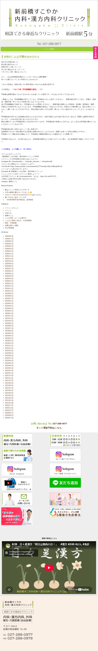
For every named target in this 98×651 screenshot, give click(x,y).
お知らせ (8, 213)
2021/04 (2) (9, 395)
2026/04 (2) (9, 246)
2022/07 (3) (9, 358)
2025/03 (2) (9, 278)
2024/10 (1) (9, 291)
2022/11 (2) (9, 348)
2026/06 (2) (9, 241)
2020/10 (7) (9, 410)
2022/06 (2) (9, 360)
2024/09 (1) (9, 293)
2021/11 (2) (9, 378)
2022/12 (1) (9, 346)
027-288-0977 (60, 423)
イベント (8, 210)
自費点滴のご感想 (11, 225)
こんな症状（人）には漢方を (16, 218)
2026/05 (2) (9, 244)
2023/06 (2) (9, 331)
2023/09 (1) (9, 323)
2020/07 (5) (9, 418)
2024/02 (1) (9, 311)
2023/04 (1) (9, 336)
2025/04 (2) (9, 276)
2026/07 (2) (9, 239)
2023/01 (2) (9, 343)
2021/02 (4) (9, 400)
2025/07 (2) (9, 269)
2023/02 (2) (9, 341)
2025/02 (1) (9, 281)
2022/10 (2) (9, 351)
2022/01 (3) (9, 373)
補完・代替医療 (11, 223)
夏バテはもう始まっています (16, 197)
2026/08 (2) (9, 236)
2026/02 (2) (9, 251)
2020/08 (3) (9, 415)
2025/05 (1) (9, 273)
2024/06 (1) (9, 301)
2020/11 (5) (9, 408)
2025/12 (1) (9, 256)
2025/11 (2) (9, 259)
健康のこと (13, 181)
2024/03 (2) (9, 308)
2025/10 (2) (9, 261)
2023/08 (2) (9, 326)
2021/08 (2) (9, 385)
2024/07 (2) (9, 298)
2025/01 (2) (9, 283)
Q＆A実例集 (9, 228)
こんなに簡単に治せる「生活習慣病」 (19, 220)
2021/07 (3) (9, 388)
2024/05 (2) (9, 303)
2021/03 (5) (9, 398)
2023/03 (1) (9, 338)
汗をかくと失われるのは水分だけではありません (23, 195)
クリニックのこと (11, 208)
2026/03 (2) (9, 249)
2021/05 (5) (9, 393)
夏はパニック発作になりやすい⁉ (17, 190)
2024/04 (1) (9, 306)
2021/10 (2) (9, 380)
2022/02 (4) (9, 370)
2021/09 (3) (9, 383)
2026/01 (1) (9, 254)
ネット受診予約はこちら (49, 428)
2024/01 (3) (9, 313)
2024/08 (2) (9, 296)
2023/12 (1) (9, 316)
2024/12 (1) (9, 286)
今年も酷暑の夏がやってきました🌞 (18, 192)
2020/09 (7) (9, 413)
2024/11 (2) (9, 288)
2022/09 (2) (9, 353)
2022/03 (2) (9, 368)
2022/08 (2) (9, 355)
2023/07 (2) (9, 328)
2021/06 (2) (9, 390)
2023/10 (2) (9, 321)
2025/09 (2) (9, 264)
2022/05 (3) (9, 363)
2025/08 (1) (9, 266)
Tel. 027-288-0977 (49, 44)
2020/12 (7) (9, 405)
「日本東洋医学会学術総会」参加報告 (19, 200)
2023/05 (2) (9, 333)
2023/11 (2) (9, 318)
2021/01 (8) (9, 403)
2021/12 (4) (9, 375)
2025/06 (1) (9, 271)
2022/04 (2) (9, 365)
